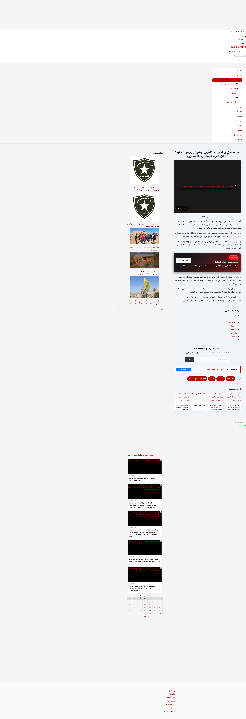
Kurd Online (238, 47)
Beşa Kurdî (171, 697)
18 (145, 607)
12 (140, 604)
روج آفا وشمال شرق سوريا (228, 84)
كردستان (233, 88)
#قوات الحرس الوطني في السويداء (197, 379)
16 (155, 607)
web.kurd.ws (183, 266)
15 (160, 607)
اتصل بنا (243, 36)
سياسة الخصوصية (170, 711)
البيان (235, 233)
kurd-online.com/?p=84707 (217, 369)
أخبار (240, 75)
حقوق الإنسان (238, 111)
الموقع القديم (172, 690)
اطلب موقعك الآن (184, 260)
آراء (241, 107)
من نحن (173, 708)
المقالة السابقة (240, 422)
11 (145, 604)
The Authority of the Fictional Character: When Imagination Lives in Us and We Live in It (144, 561)
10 (150, 604)
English (239, 139)
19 (140, 607)
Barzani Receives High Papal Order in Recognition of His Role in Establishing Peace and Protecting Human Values (142, 505)
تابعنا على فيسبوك (182, 370)
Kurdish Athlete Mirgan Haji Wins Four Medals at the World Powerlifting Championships (142, 588)
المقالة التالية (241, 425)
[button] (238, 75)
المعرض (239, 130)
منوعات (239, 125)
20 (134, 607)
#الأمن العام (230, 379)
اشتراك (189, 359)
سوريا (234, 93)
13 (134, 604)
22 (160, 610)
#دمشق (212, 379)
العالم (234, 98)
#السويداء (220, 379)
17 (150, 607)
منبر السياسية (238, 121)
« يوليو (145, 616)
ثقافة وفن (239, 116)
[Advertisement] (123, 14)
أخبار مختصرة (231, 102)
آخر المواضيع (238, 135)
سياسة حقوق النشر (170, 704)
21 (129, 607)
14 (129, 604)
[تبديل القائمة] (227, 79)
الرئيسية (239, 71)
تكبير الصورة (180, 208)
